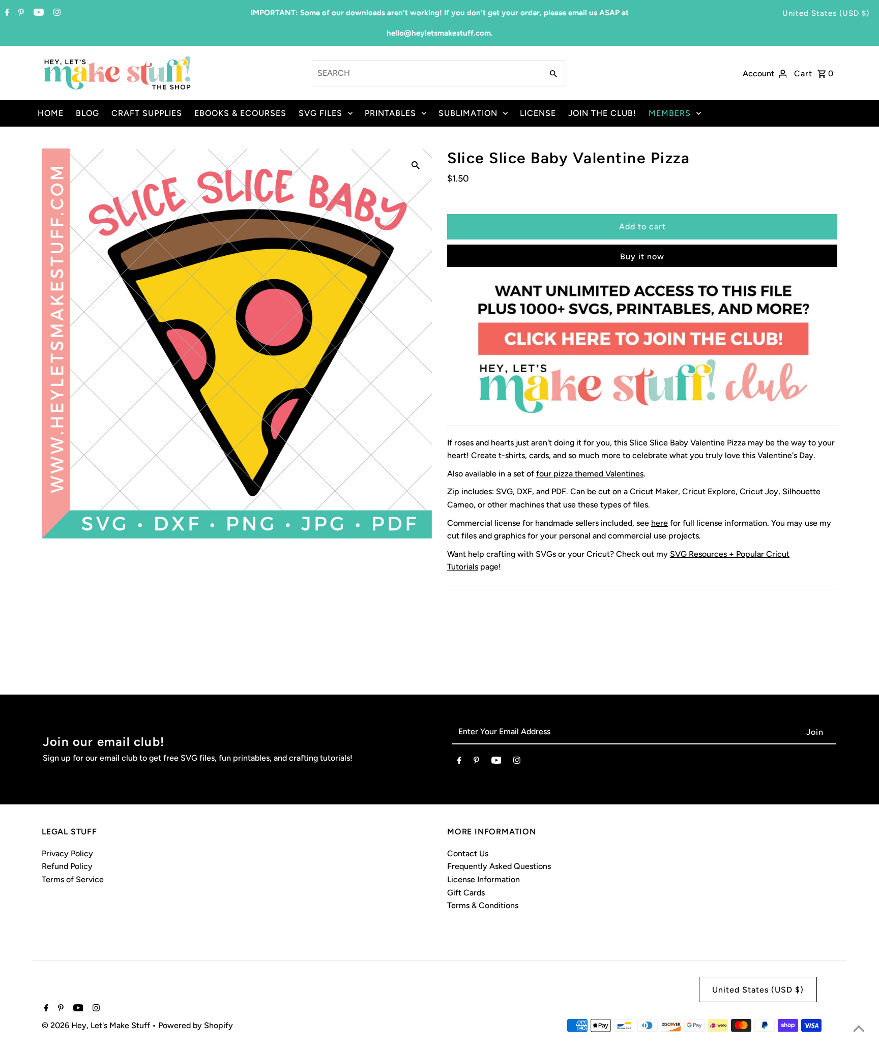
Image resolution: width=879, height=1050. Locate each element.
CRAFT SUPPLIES (146, 113)
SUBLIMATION (467, 113)
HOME (51, 113)
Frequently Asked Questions (499, 866)
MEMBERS (670, 113)
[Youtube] (37, 13)
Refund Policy (67, 866)
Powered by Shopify (195, 1025)
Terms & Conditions (482, 905)
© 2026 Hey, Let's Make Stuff (97, 1025)
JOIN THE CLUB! (602, 113)
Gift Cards (466, 892)
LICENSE (538, 113)
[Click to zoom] (415, 165)
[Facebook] (6, 13)
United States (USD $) (825, 13)
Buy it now (642, 256)
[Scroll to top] (858, 1029)
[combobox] (426, 73)
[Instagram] (56, 13)
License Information (483, 879)
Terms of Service (73, 879)
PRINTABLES (390, 113)
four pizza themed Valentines (589, 473)
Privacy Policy (67, 853)
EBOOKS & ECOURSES (240, 113)
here (659, 523)
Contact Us (467, 853)
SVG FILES (320, 113)
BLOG (87, 113)
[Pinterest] (20, 13)
